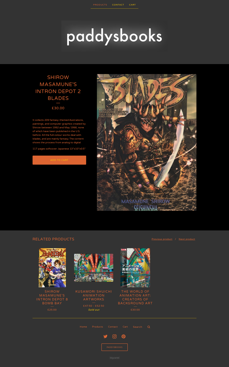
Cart (132, 4)
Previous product (162, 239)
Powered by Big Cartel (114, 358)
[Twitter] (105, 336)
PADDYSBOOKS (114, 347)
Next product (187, 239)
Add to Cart (59, 160)
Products (100, 4)
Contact (118, 4)
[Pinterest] (123, 336)
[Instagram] (114, 336)
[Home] (114, 36)
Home (83, 326)
